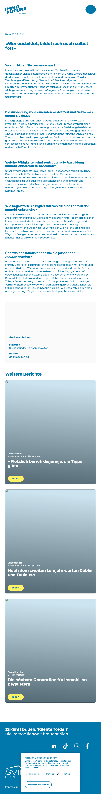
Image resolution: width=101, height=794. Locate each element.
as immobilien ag (19, 357)
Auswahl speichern (38, 785)
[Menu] (90, 9)
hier (36, 768)
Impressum (11, 787)
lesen (15, 478)
